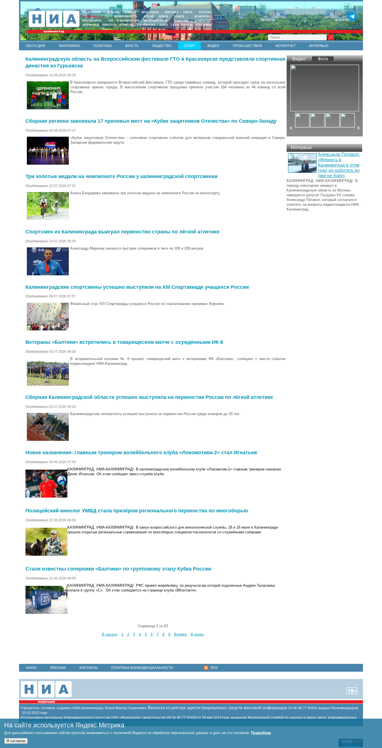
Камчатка (202, 20)
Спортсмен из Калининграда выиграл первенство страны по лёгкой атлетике (122, 232)
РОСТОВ (205, 12)
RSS (214, 668)
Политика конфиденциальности (142, 668)
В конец (197, 634)
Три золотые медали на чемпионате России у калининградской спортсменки (121, 176)
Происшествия (247, 46)
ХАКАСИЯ (180, 20)
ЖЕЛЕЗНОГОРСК (155, 20)
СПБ (110, 20)
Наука (31, 668)
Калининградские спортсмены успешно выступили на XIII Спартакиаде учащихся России (137, 287)
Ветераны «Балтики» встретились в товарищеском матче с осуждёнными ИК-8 (124, 342)
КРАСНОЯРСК (92, 20)
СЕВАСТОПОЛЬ (182, 24)
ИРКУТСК (109, 24)
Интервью (318, 46)
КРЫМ (163, 16)
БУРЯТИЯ (126, 24)
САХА (164, 24)
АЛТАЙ (149, 16)
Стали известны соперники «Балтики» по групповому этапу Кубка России (118, 569)
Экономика (69, 46)
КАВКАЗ (130, 12)
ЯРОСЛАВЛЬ (150, 12)
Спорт (189, 46)
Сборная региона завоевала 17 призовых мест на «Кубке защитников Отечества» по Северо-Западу (151, 121)
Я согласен (15, 741)
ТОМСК (180, 16)
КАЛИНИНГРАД (93, 16)
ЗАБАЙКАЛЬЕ (146, 24)
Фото (323, 58)
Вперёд (180, 634)
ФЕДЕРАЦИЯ (91, 12)
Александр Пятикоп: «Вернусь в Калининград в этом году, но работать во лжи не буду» (339, 165)
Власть (132, 46)
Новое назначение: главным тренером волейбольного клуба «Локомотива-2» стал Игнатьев (141, 452)
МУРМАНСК (90, 24)
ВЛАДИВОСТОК (128, 20)
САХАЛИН (204, 24)
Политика (102, 46)
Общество (161, 46)
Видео (213, 46)
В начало (109, 634)
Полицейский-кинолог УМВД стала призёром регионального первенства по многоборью (136, 510)
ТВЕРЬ (188, 12)
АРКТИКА (171, 12)
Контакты (88, 668)
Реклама (58, 668)
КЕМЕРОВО (202, 16)
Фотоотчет (285, 46)
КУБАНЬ (114, 12)
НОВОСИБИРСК (125, 16)
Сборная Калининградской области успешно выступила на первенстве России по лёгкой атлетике (149, 397)
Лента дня (35, 46)
